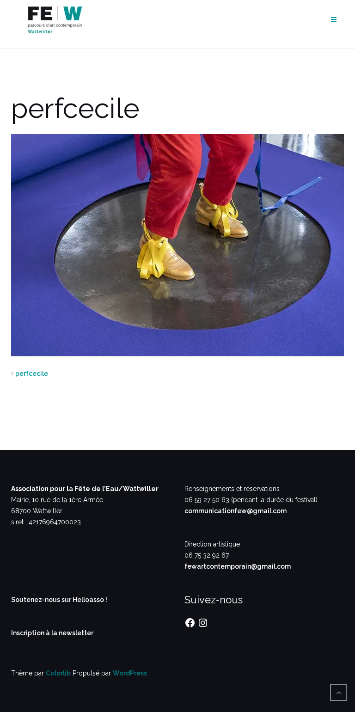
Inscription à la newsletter (52, 633)
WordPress (130, 673)
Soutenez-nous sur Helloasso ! (59, 599)
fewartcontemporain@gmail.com (237, 566)
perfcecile (31, 373)
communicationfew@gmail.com (235, 511)
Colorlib (58, 673)
